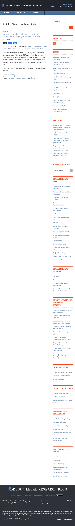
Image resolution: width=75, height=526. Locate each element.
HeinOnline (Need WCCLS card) (61, 218)
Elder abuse (18, 78)
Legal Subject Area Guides (62, 88)
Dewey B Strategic (59, 463)
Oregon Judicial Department (62, 372)
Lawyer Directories (59, 73)
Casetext (56, 276)
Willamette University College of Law (63, 401)
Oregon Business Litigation (62, 426)
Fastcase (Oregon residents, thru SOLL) (62, 193)
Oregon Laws (57, 240)
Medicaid (24, 78)
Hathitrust (56, 214)
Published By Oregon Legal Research (61, 5)
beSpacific (56, 460)
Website (37, 12)
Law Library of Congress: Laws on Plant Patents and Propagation (62, 140)
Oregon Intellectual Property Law (62, 433)
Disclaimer (28, 495)
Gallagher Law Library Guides (60, 198)
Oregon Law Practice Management (60, 439)
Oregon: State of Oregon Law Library (63, 333)
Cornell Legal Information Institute (61, 187)
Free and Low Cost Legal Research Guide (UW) (61, 290)
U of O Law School (59, 396)
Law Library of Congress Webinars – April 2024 (61, 154)
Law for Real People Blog (61, 419)
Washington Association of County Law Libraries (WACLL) (62, 356)
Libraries (56, 93)
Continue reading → (10, 75)
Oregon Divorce (58, 429)
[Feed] (54, 43)
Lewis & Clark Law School (61, 393)
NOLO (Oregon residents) (61, 231)
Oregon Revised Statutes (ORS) (61, 248)
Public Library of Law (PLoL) (62, 256)
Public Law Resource (60, 260)
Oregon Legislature (59, 244)
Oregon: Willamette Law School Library (61, 344)
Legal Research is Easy (61, 472)
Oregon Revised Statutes (61, 375)
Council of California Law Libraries (61, 316)
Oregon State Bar (58, 379)
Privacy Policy (38, 495)
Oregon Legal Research (26, 519)
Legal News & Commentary (62, 77)
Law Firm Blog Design (63, 519)
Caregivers (11, 78)
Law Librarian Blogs (59, 457)
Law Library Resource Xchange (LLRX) (60, 468)
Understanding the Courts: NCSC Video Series (62, 134)
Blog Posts (49, 495)
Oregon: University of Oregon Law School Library (62, 338)
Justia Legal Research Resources (60, 227)
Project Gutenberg (59, 253)
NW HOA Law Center (60, 422)
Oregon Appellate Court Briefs (61, 236)
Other (55, 97)
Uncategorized (31, 77)
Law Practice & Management (62, 68)
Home (6, 12)
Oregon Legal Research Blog (22, 6)
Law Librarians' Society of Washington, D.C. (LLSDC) (62, 322)
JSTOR (55, 223)
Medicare (32, 78)
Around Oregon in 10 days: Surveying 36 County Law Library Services (62, 127)
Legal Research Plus (60, 476)
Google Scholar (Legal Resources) (60, 209)
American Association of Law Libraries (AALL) (62, 311)
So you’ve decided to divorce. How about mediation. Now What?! (61, 148)
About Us (21, 12)
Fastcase (56, 280)
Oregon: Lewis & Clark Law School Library (62, 327)
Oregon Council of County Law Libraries (62, 349)
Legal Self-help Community (16, 77)
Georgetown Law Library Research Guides (61, 204)
